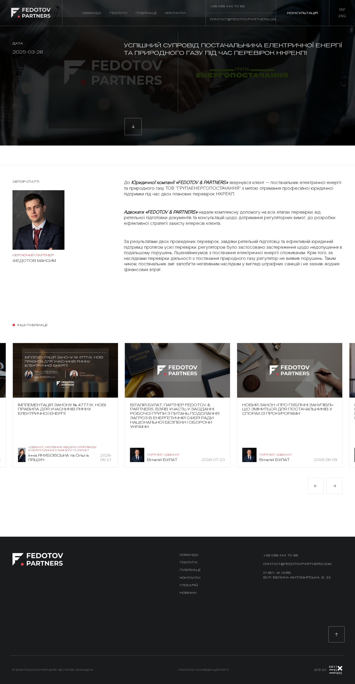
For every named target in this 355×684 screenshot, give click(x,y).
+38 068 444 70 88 (280, 555)
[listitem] (65, 405)
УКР (342, 10)
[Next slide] (334, 486)
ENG (342, 16)
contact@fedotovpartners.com (297, 564)
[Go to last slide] (316, 486)
